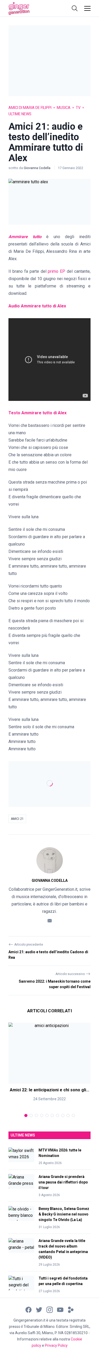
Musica (63, 108)
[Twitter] (39, 1309)
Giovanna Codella (37, 168)
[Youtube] (60, 1309)
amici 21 (17, 819)
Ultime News (19, 114)
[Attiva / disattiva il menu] (87, 8)
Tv (78, 108)
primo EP (56, 271)
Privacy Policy (56, 1345)
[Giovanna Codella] (49, 860)
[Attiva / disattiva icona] (74, 8)
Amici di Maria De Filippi (29, 108)
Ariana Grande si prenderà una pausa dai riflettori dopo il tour (63, 1182)
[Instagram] (49, 1309)
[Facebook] (28, 1309)
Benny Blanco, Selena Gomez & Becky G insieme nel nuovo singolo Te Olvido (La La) (64, 1214)
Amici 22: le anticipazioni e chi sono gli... (49, 1089)
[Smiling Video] (71, 1309)
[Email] (50, 920)
